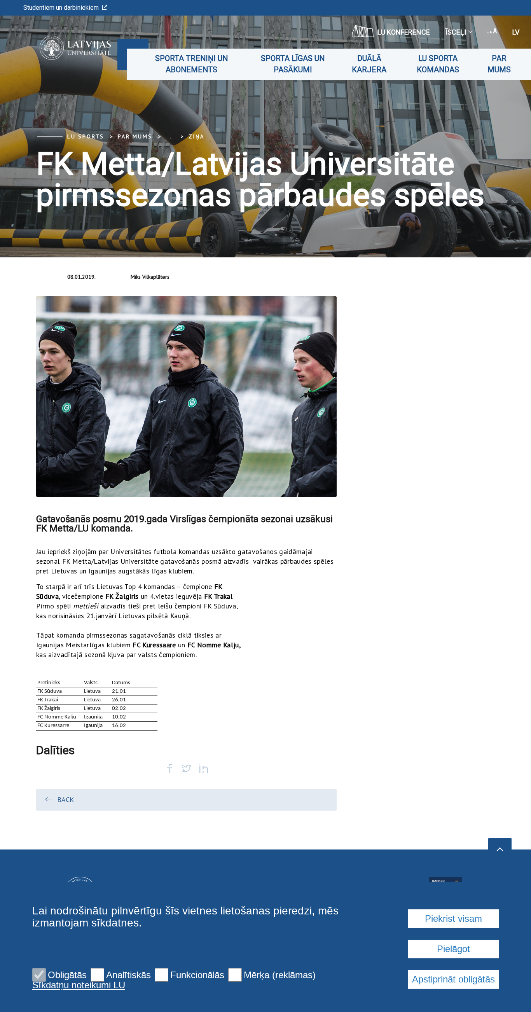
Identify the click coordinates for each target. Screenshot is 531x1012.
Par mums (499, 64)
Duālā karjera (369, 64)
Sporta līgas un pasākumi (293, 64)
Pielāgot (453, 949)
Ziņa (196, 136)
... (170, 136)
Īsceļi (455, 32)
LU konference (403, 32)
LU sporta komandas (438, 64)
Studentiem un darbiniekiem (61, 7)
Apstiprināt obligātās (453, 979)
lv (515, 32)
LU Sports (85, 136)
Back (65, 799)
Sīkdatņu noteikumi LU (78, 985)
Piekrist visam (453, 918)
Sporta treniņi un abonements (191, 64)
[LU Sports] (63, 48)
